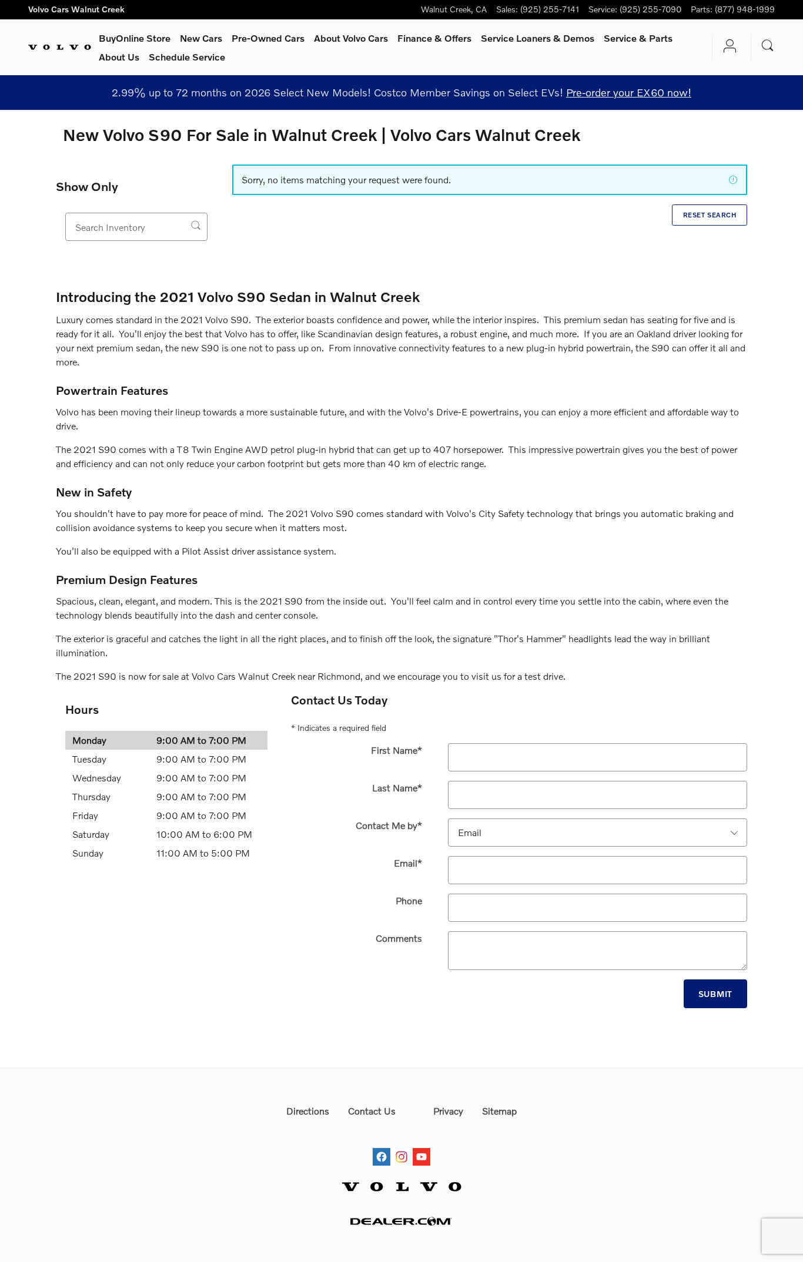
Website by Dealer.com (401, 1221)
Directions (307, 1110)
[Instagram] (401, 1146)
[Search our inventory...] (196, 225)
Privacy (448, 1110)
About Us (119, 56)
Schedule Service (187, 56)
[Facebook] (381, 1146)
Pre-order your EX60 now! (628, 92)
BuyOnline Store (134, 37)
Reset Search (709, 215)
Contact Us (372, 1110)
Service (638, 37)
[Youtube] (421, 1146)
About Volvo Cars (351, 37)
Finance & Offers (434, 37)
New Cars (201, 37)
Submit (715, 994)
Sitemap (499, 1110)
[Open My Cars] (726, 47)
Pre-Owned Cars (268, 37)
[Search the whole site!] (768, 45)
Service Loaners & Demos (537, 37)
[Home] (59, 47)
